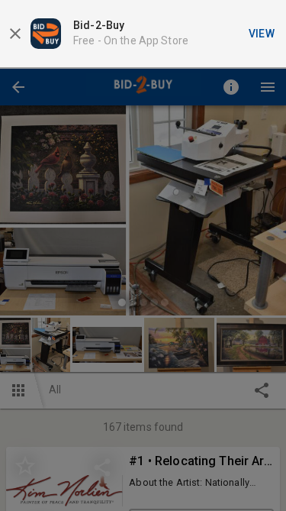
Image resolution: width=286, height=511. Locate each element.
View (262, 33)
